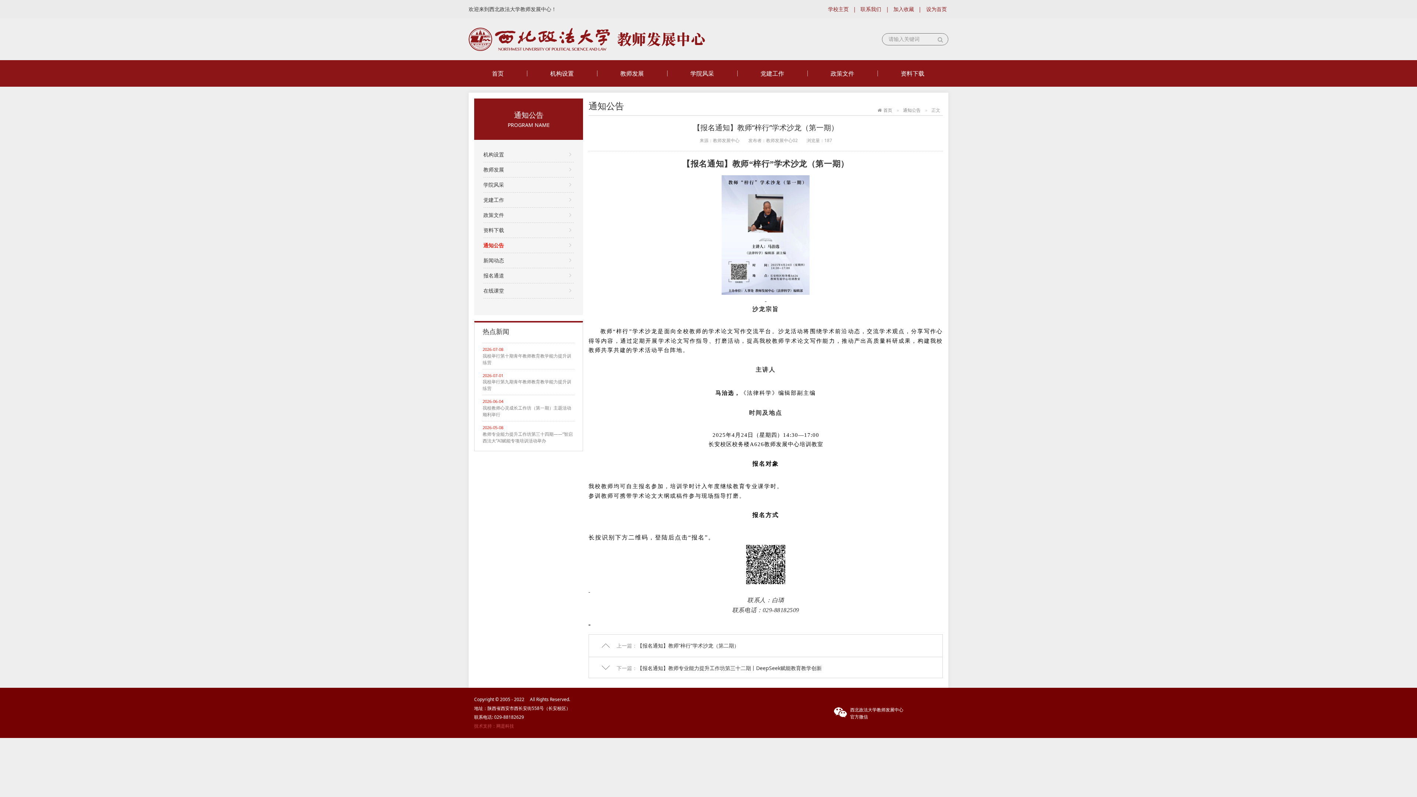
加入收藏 (903, 9)
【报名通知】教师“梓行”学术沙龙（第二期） (688, 645)
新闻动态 (493, 260)
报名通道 (493, 275)
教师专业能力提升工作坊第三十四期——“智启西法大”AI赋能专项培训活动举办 (528, 437)
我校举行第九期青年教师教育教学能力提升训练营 (527, 385)
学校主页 (838, 9)
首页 (498, 73)
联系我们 (871, 9)
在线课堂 (493, 290)
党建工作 (772, 73)
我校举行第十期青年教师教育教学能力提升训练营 (527, 359)
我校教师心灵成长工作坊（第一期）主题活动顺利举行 (527, 411)
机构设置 (562, 73)
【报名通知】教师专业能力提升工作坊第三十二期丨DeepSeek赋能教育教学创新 (729, 668)
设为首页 (936, 9)
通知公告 (493, 245)
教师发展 (632, 73)
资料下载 (912, 73)
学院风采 (702, 73)
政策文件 (842, 73)
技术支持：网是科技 (494, 726)
